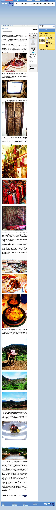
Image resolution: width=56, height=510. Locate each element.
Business (45, 3)
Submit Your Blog (9, 0)
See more (32, 63)
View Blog (33, 50)
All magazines (35, 504)
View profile (33, 49)
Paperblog (7, 4)
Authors (25, 25)
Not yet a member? (44, 29)
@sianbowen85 (9, 31)
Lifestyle (31, 69)
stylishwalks (50, 45)
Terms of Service (14, 504)
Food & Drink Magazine (7, 25)
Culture (16, 3)
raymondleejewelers (51, 40)
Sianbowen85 (5, 31)
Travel (41, 3)
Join (47, 49)
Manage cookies (25, 505)
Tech (48, 3)
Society (26, 3)
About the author (42, 49)
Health (34, 3)
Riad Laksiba (10, 39)
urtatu (49, 42)
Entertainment (21, 3)
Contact (3, 504)
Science (52, 3)
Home (3, 0)
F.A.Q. (23, 504)
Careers (3, 505)
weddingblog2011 (51, 37)
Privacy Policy (14, 505)
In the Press (24, 503)
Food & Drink (32, 68)
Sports (37, 3)
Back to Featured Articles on (10, 495)
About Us (13, 503)
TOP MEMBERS (48, 35)
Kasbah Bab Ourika (6, 330)
